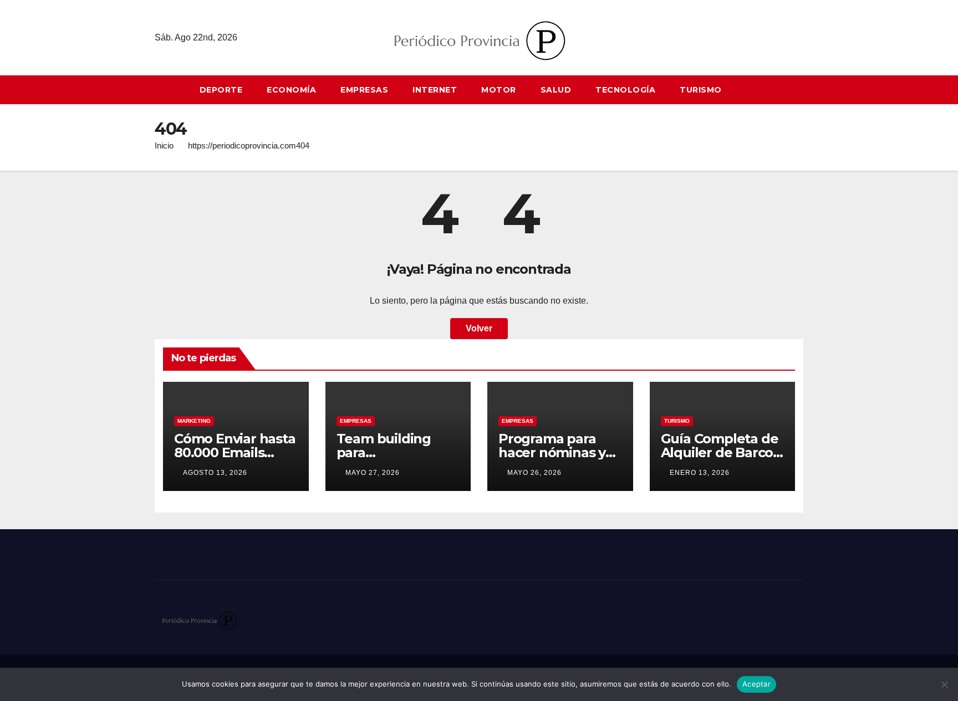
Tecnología (625, 90)
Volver (479, 328)
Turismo (701, 90)
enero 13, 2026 (700, 473)
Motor (498, 90)
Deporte (221, 90)
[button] (800, 89)
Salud (556, 90)
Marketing (194, 421)
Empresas (364, 90)
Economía (291, 90)
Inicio (164, 145)
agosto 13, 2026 (215, 473)
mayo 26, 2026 (534, 473)
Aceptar (756, 683)
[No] (944, 684)
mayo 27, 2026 (372, 473)
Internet (434, 90)
